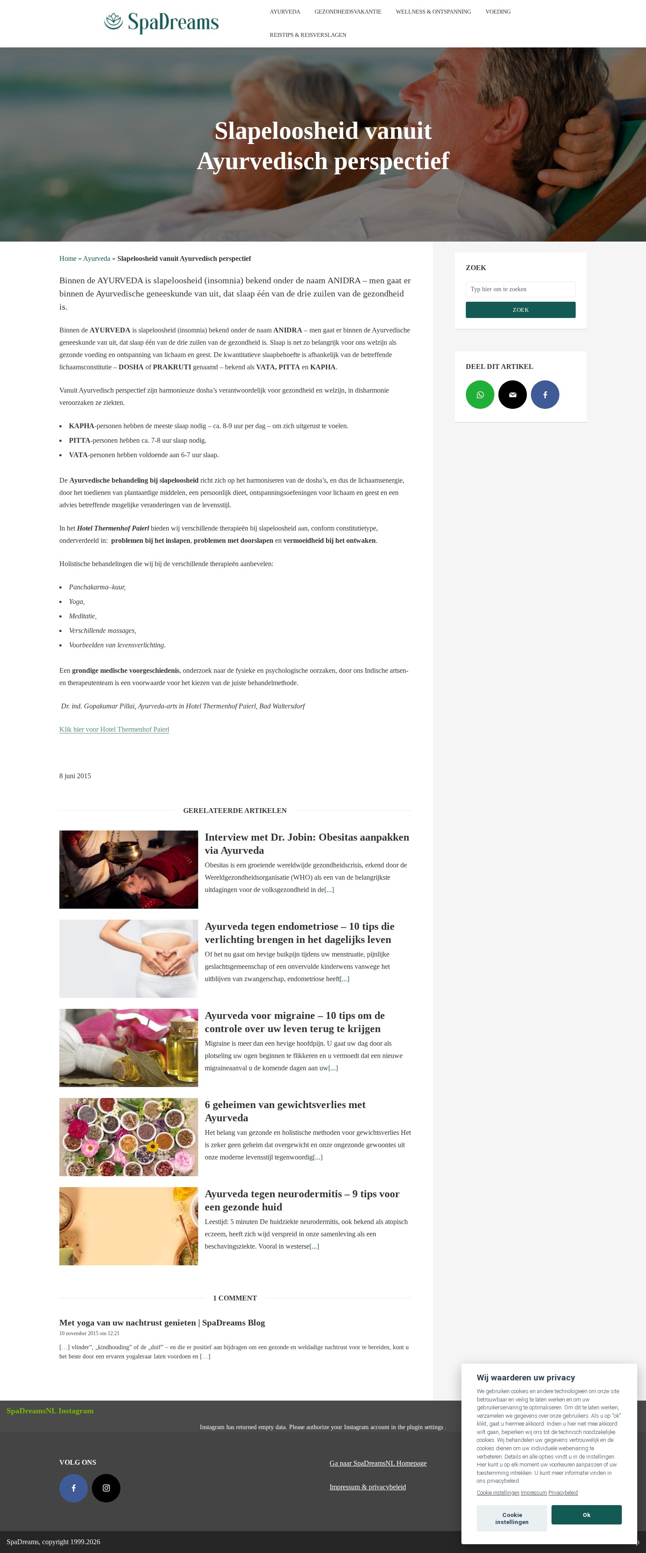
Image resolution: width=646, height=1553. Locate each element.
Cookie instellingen (498, 1493)
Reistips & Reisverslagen (308, 35)
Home (67, 258)
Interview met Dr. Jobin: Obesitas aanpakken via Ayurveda (307, 843)
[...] (329, 889)
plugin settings (426, 1427)
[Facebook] (545, 394)
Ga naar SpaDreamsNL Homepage (378, 1463)
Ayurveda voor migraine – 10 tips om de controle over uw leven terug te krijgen (295, 1022)
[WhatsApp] (480, 394)
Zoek (521, 310)
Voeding (498, 11)
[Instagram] (106, 1488)
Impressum (534, 1493)
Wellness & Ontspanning (433, 11)
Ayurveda (285, 11)
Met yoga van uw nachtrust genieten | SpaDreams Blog (162, 1322)
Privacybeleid (563, 1493)
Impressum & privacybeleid (368, 1487)
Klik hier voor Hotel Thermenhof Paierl (114, 729)
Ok (587, 1514)
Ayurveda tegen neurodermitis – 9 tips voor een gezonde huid (302, 1200)
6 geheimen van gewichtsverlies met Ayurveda (285, 1111)
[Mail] (512, 394)
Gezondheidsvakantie (348, 11)
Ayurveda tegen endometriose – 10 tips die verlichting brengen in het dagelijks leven (300, 933)
